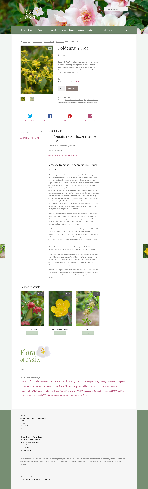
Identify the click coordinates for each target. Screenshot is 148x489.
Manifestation (26, 391)
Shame (23, 395)
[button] (50, 48)
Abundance (24, 382)
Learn (64, 30)
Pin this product (69, 121)
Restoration (99, 391)
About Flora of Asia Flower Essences (33, 418)
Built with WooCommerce (41, 479)
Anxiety (35, 381)
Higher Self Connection (96, 386)
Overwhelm (70, 391)
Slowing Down (31, 395)
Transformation (78, 395)
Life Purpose (110, 386)
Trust (85, 395)
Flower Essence (37, 42)
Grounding (71, 386)
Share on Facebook (50, 121)
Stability (38, 395)
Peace (79, 390)
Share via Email (90, 121)
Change (88, 381)
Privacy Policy (25, 445)
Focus (62, 386)
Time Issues (71, 395)
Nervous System (59, 391)
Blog (22, 421)
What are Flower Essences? (29, 442)
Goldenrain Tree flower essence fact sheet (62, 155)
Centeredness (80, 382)
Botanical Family (49, 42)
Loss (116, 387)
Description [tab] (25, 132)
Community (111, 382)
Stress (45, 394)
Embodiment (49, 386)
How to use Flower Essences (30, 440)
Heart (87, 386)
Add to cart (72, 88)
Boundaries (57, 381)
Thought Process (55, 395)
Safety (114, 390)
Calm (66, 381)
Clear (78, 81)
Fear (56, 386)
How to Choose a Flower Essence (31, 437)
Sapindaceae (60, 42)
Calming (72, 382)
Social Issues (93, 102)
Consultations (53, 30)
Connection (64, 102)
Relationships (84, 102)
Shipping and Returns (27, 450)
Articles (81, 30)
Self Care (121, 391)
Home (22, 30)
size (59, 79)
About (40, 30)
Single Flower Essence (91, 100)
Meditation (37, 391)
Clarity (95, 381)
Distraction (39, 387)
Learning (77, 102)
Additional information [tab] (31, 138)
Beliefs (49, 382)
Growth (71, 102)
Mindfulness (48, 391)
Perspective (88, 391)
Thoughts (64, 395)
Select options (32, 333)
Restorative (107, 391)
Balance (43, 381)
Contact (90, 30)
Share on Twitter (30, 121)
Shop (30, 30)
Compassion (121, 381)
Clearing (103, 382)
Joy (103, 387)
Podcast (72, 30)
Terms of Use (24, 447)
